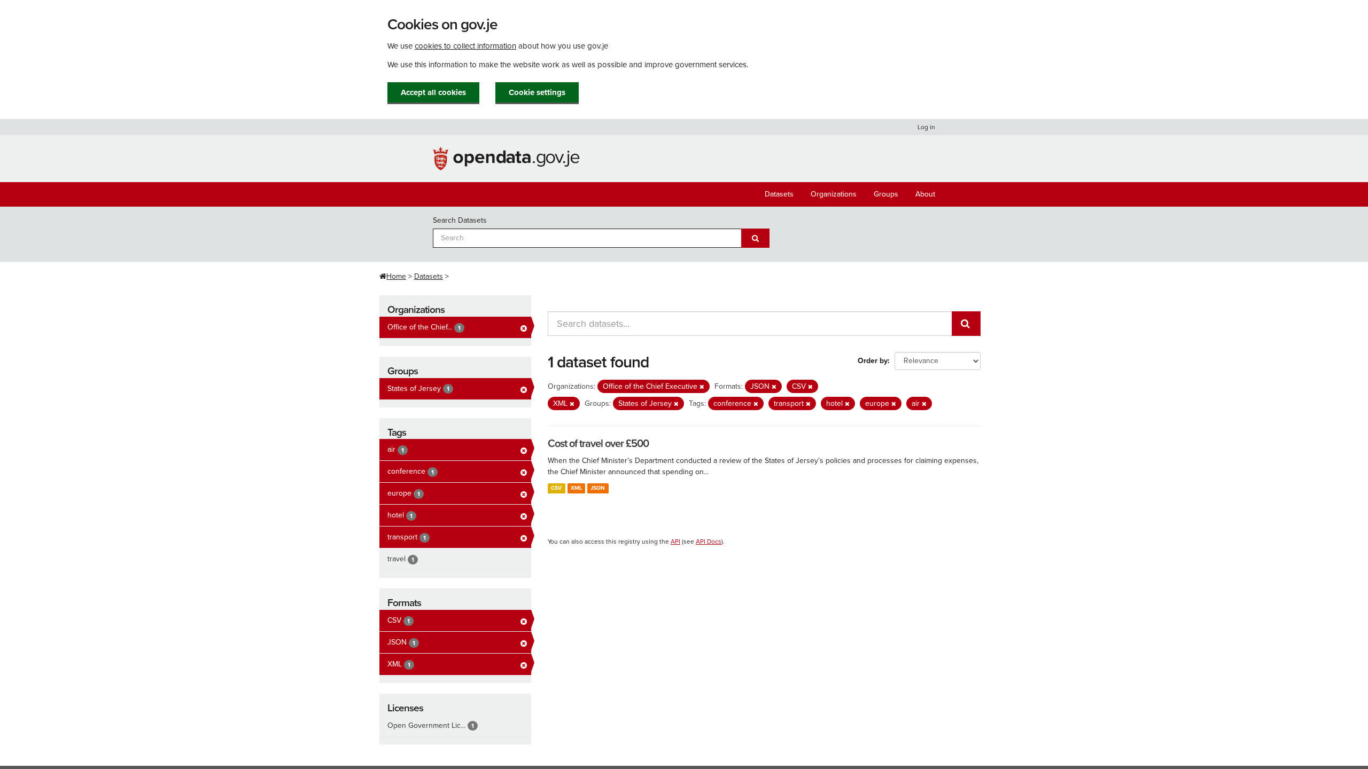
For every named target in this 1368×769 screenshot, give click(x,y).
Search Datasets (460, 220)
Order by (873, 360)
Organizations (834, 194)
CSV (556, 487)
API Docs (708, 541)
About (925, 194)
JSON (597, 487)
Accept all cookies (433, 92)
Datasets (779, 194)
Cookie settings (537, 92)
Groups (886, 194)
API (675, 541)
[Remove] (701, 386)
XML (576, 487)
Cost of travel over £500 (598, 443)
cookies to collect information (465, 46)
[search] (966, 323)
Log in (926, 127)
